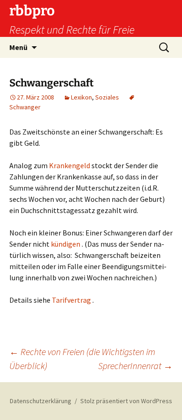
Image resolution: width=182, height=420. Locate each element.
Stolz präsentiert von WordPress (126, 401)
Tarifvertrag (71, 300)
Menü (18, 47)
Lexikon (81, 97)
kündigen (65, 244)
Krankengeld (70, 165)
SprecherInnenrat (135, 365)
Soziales (107, 97)
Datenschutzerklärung (40, 401)
